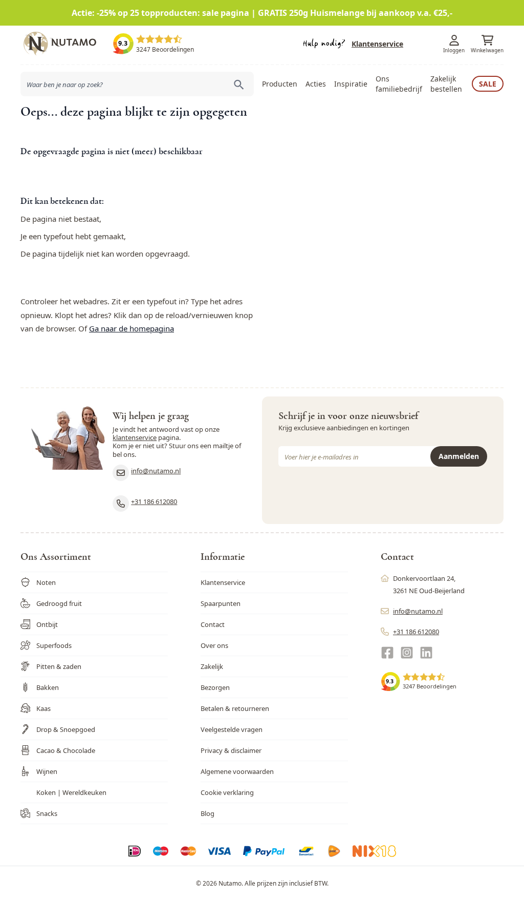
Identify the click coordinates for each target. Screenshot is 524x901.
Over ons (214, 645)
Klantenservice (377, 44)
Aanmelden (459, 456)
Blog (207, 813)
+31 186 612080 (154, 501)
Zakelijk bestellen (446, 84)
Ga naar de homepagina (131, 328)
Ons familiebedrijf (399, 84)
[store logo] (66, 43)
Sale (487, 84)
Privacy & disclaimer (231, 750)
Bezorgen (215, 687)
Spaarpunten (221, 603)
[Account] (454, 40)
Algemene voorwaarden (237, 771)
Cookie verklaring (227, 792)
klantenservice (135, 437)
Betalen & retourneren (235, 708)
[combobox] (137, 84)
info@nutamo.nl (156, 470)
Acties (315, 84)
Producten (279, 84)
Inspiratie (350, 84)
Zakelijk (212, 666)
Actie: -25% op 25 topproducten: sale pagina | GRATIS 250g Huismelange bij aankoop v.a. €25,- (262, 12)
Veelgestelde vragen (232, 729)
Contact (213, 624)
